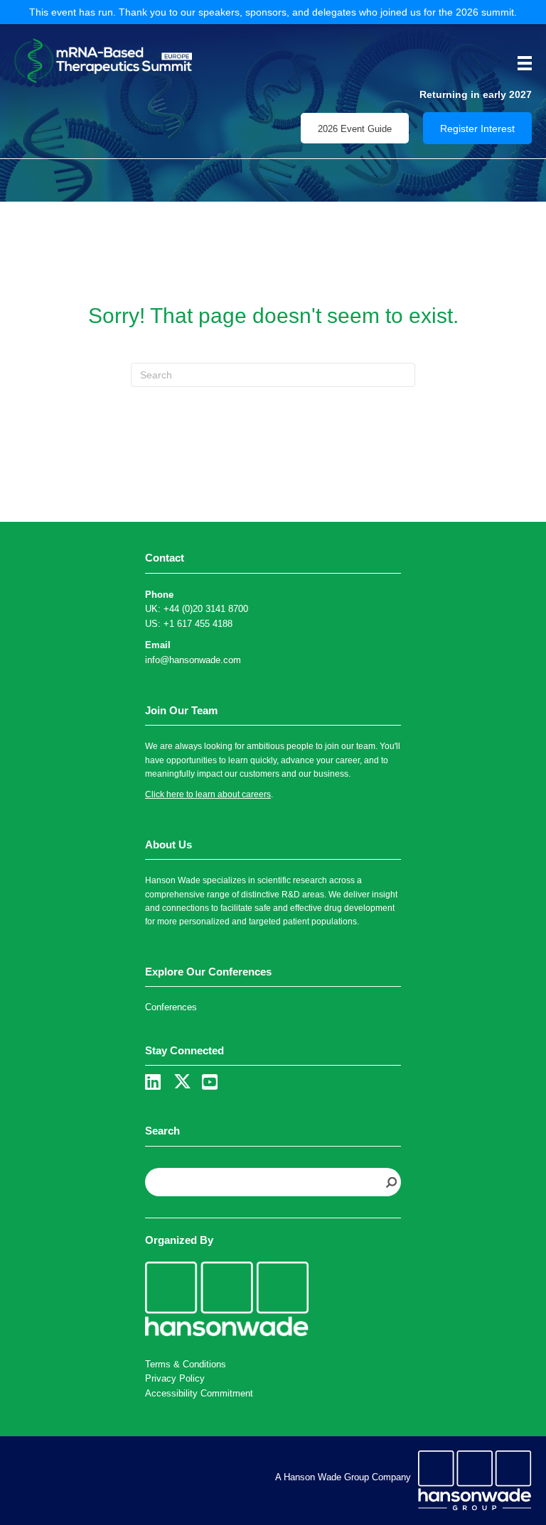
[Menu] (520, 63)
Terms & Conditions (185, 1364)
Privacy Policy (175, 1378)
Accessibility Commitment (199, 1393)
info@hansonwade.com (193, 660)
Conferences (171, 1007)
